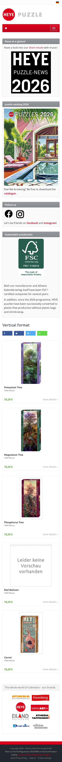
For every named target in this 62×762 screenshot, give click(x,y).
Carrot (9, 659)
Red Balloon (11, 591)
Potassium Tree (13, 389)
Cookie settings (44, 758)
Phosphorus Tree (14, 524)
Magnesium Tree (13, 456)
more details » (50, 399)
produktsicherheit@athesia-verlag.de (34, 754)
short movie (36, 47)
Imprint (32, 758)
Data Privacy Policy (19, 758)
